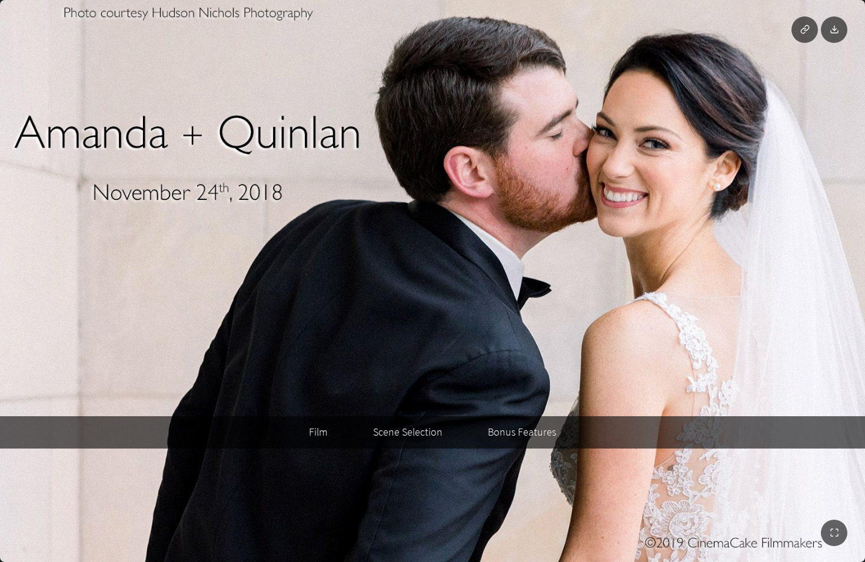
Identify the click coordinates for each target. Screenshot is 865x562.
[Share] (804, 29)
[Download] (834, 29)
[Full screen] (834, 533)
